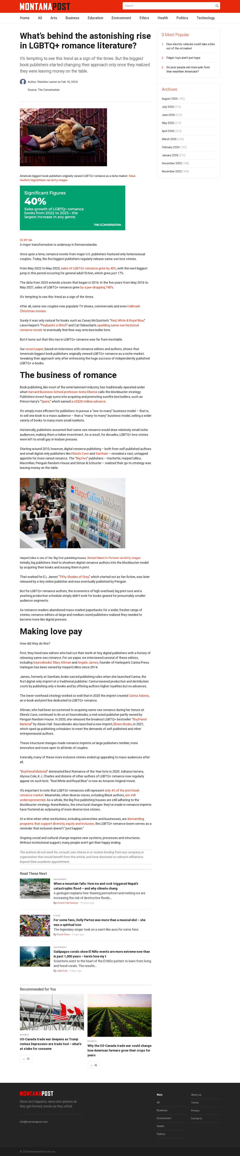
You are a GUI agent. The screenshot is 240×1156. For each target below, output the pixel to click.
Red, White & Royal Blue (127, 320)
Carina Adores (139, 695)
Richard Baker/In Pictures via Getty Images (114, 558)
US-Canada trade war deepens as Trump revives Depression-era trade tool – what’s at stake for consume (51, 1043)
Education (95, 18)
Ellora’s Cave (80, 453)
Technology (206, 18)
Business (72, 18)
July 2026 (171, 106)
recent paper (34, 349)
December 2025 (175, 163)
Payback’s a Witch (54, 325)
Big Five (81, 458)
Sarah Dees (63, 934)
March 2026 (173, 139)
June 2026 (172, 115)
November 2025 (175, 171)
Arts (53, 18)
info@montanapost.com (34, 1121)
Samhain (102, 453)
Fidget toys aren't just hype (183, 58)
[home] (45, 6)
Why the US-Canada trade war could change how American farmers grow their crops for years (119, 1050)
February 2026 (174, 147)
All (40, 18)
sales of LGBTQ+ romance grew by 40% (88, 268)
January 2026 (174, 155)
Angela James (88, 662)
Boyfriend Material (34, 771)
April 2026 (171, 131)
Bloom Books (122, 724)
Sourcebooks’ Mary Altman (52, 662)
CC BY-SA (26, 240)
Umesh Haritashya (67, 902)
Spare (45, 401)
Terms (195, 1102)
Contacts (196, 1118)
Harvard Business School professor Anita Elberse (62, 392)
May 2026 (171, 123)
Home (25, 18)
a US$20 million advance (88, 401)
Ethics (144, 18)
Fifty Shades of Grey (74, 577)
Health (163, 18)
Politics (182, 18)
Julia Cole (62, 970)
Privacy (195, 1110)
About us (196, 1094)
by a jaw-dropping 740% (96, 287)
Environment (121, 18)
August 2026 (173, 98)
